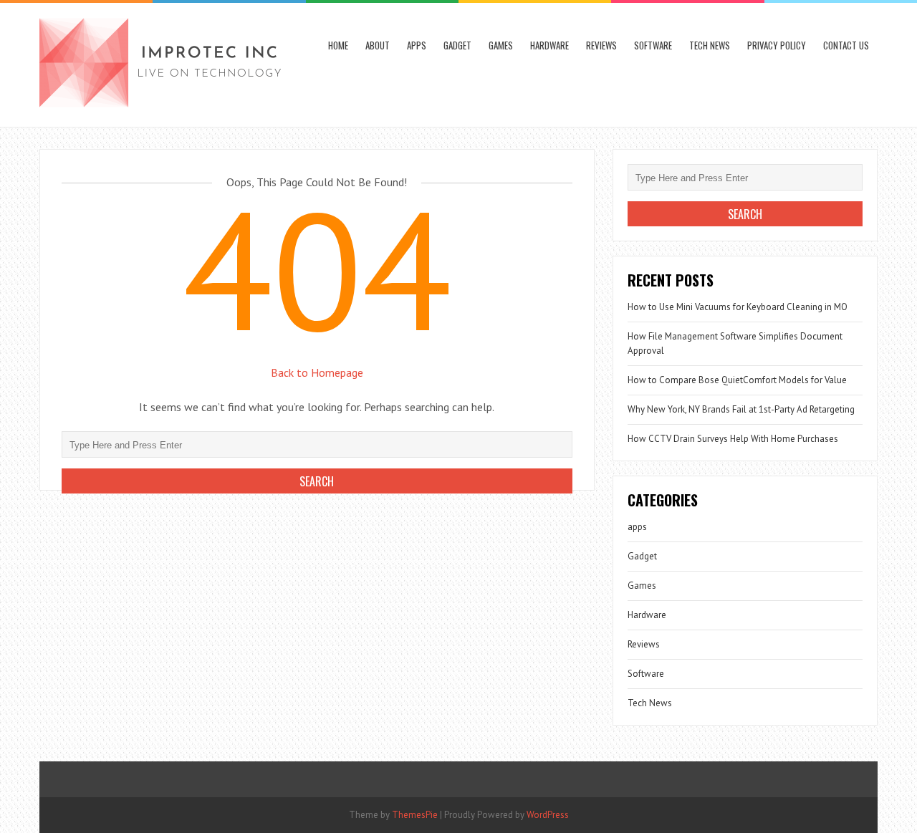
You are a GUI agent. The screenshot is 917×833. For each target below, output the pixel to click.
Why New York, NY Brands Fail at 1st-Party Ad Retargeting (741, 409)
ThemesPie (415, 815)
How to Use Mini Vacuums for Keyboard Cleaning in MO (738, 307)
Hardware (549, 45)
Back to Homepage (317, 372)
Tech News (709, 45)
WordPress (548, 815)
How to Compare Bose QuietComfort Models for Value (737, 380)
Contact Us (846, 45)
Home (338, 45)
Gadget (457, 45)
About (377, 45)
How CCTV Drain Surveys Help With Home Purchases (733, 439)
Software (653, 45)
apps (416, 45)
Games (501, 45)
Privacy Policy (776, 45)
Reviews (601, 45)
